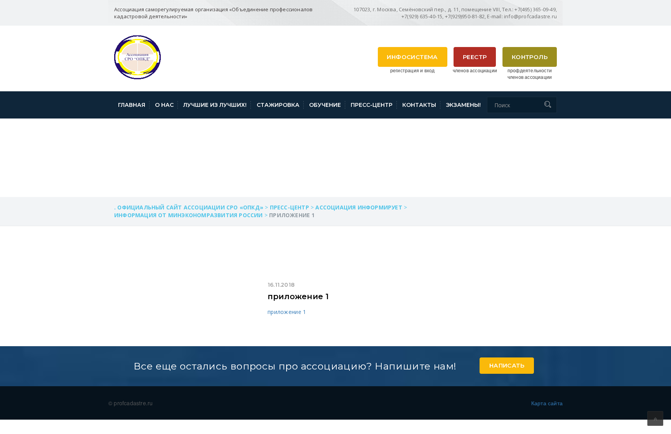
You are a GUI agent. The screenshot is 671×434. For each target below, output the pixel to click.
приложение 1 (298, 296)
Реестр (475, 57)
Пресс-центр (372, 104)
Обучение (325, 104)
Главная (131, 104)
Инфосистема (412, 57)
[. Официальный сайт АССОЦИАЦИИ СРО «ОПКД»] (137, 56)
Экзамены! (463, 104)
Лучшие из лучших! (215, 104)
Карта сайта (547, 403)
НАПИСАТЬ (506, 365)
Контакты (419, 104)
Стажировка (278, 104)
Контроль (530, 57)
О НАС (164, 104)
